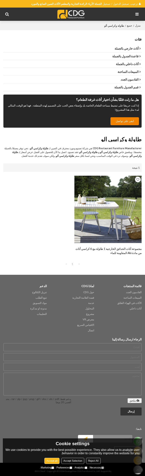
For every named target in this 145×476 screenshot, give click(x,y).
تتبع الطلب (41, 297)
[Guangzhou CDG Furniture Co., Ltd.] (71, 14)
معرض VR (88, 319)
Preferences (63, 467)
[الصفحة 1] (66, 264)
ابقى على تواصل (125, 121)
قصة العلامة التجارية (83, 297)
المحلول (89, 308)
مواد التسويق (40, 302)
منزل (138, 25)
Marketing (46, 467)
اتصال (91, 330)
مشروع (90, 313)
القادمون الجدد (134, 292)
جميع (129, 25)
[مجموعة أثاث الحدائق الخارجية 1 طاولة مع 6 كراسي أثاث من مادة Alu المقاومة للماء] (108, 209)
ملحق (133, 400)
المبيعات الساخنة (132, 297)
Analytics (80, 467)
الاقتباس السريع (85, 324)
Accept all (51, 460)
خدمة (91, 302)
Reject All (93, 460)
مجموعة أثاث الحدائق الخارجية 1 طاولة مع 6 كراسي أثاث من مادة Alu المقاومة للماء (109, 251)
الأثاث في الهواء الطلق (129, 302)
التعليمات (42, 313)
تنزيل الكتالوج (39, 292)
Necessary (95, 467)
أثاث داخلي (136, 308)
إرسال (131, 411)
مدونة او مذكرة (38, 308)
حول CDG (88, 292)
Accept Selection (72, 460)
